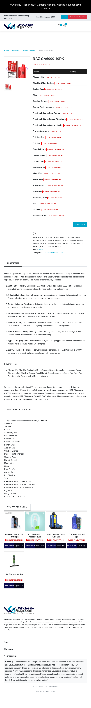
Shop (6, 642)
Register (77, 17)
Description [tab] (13, 263)
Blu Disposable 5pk (14, 574)
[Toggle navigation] (85, 25)
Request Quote (80, 224)
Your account (10, 656)
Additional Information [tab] (19, 410)
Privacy (53, 691)
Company (8, 649)
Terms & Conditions (42, 691)
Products (15, 51)
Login (65, 17)
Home (6, 51)
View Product (9, 546)
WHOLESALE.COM (48, 687)
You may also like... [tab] (17, 507)
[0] (64, 26)
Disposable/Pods (29, 51)
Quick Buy (19, 546)
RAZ (41, 250)
